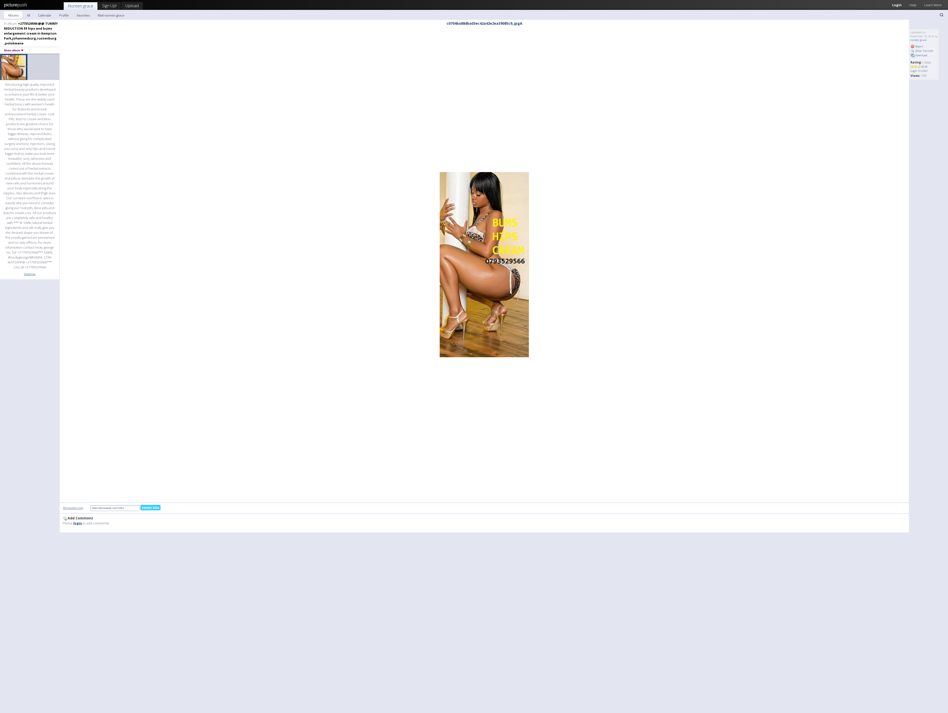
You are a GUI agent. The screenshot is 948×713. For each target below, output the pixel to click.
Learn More (933, 5)
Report (918, 46)
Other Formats (923, 51)
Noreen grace (80, 6)
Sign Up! (109, 5)
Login (897, 5)
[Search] (942, 15)
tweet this (150, 507)
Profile (64, 15)
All (28, 15)
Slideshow (30, 274)
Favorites (83, 15)
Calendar (44, 15)
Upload (132, 5)
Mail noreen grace (111, 15)
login (77, 523)
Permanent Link (73, 508)
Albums (13, 15)
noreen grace (918, 40)
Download (920, 55)
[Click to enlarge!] (484, 264)
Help (912, 5)
